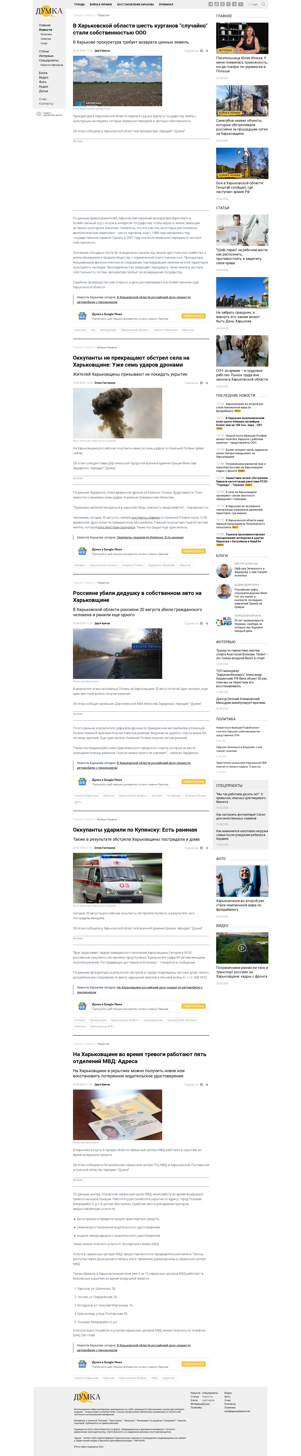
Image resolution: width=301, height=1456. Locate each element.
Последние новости (235, 395)
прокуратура (108, 330)
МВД (155, 1378)
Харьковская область (135, 330)
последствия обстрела (182, 1020)
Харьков (187, 330)
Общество (103, 15)
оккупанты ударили (145, 517)
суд (93, 330)
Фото (42, 82)
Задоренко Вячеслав (161, 565)
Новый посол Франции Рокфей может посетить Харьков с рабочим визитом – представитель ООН (241, 439)
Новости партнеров (52, 65)
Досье (43, 91)
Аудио (43, 86)
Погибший (173, 795)
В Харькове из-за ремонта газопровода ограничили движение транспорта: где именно (239, 510)
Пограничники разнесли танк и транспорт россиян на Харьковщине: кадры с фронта (241, 467)
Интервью (46, 56)
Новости (45, 30)
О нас (43, 99)
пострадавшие (153, 1020)
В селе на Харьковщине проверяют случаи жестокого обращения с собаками (236, 495)
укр (250, 4)
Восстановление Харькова (135, 4)
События (46, 38)
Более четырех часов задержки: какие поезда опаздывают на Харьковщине (242, 453)
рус (256, 4)
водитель (169, 1378)
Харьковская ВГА (101, 1026)
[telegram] (206, 51)
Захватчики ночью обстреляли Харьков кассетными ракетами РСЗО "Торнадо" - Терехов (242, 481)
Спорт (44, 43)
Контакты (46, 103)
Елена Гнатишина (105, 382)
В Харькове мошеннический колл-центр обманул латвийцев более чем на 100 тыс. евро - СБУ (240, 422)
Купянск (80, 1020)
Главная (45, 25)
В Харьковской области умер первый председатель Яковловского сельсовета (240, 524)
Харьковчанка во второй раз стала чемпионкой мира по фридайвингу (239, 407)
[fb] (201, 50)
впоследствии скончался (116, 527)
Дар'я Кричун (102, 50)
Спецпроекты (49, 60)
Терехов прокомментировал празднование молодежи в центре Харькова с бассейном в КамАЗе (240, 539)
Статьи (44, 51)
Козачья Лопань (132, 565)
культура (80, 330)
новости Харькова (165, 330)
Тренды (79, 4)
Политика (46, 34)
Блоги (43, 73)
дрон (78, 802)
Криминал (166, 4)
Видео (43, 77)
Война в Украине (101, 4)
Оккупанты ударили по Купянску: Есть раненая (150, 537)
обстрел (80, 565)
